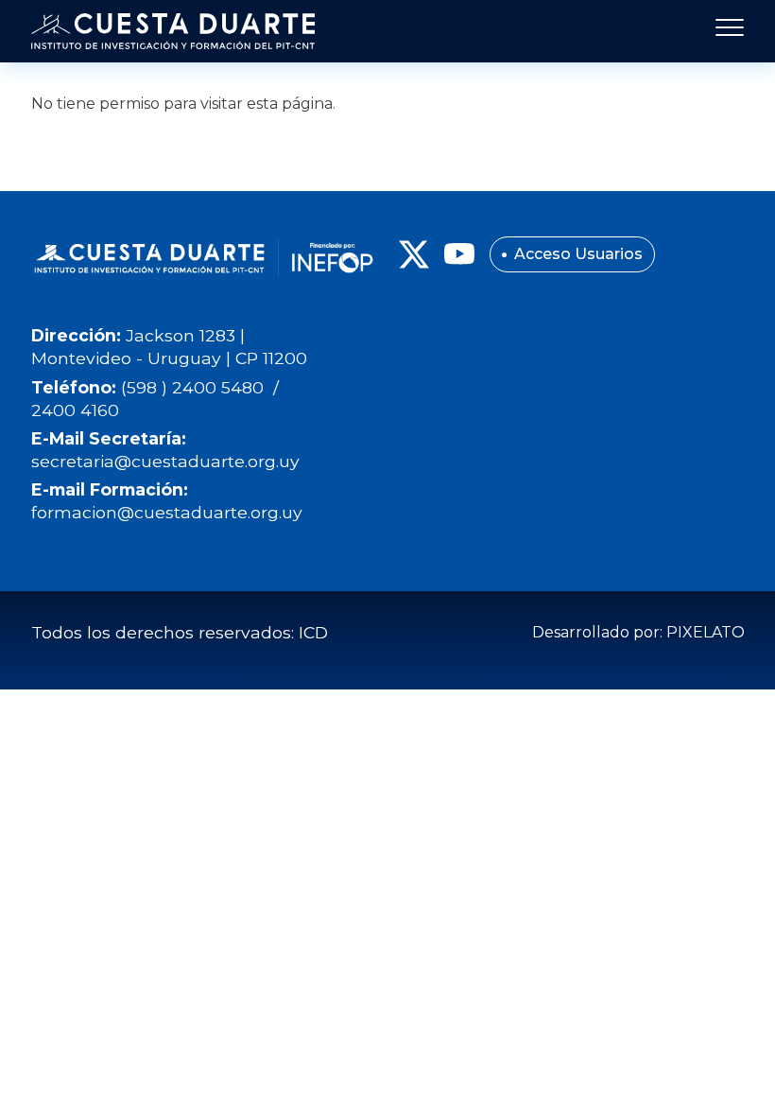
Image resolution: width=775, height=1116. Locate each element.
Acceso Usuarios (578, 254)
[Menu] (724, 31)
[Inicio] (173, 31)
